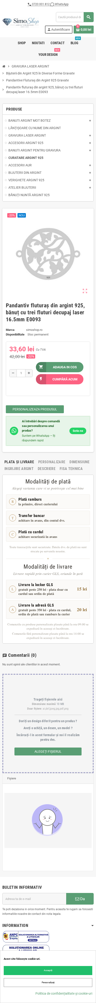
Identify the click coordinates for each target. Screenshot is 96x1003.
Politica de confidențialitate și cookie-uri (63, 993)
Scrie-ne (78, 431)
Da (82, 898)
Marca (10, 330)
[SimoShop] (20, 22)
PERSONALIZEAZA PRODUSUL (35, 409)
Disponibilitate (15, 334)
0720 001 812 (40, 4)
